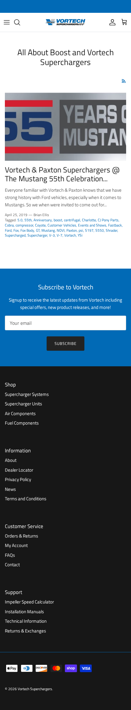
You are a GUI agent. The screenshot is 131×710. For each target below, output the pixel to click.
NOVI (61, 230)
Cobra (9, 225)
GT (38, 230)
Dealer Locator (19, 469)
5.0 (20, 220)
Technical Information (26, 621)
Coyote (40, 225)
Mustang (48, 230)
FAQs (10, 555)
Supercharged (15, 235)
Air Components (20, 413)
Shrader (111, 230)
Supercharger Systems (27, 394)
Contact (12, 564)
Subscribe (65, 343)
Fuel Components (22, 422)
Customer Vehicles (62, 225)
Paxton (71, 230)
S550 (99, 230)
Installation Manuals (24, 611)
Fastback (115, 225)
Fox (16, 230)
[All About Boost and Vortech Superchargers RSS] (124, 81)
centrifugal (72, 220)
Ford (8, 230)
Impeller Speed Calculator (29, 601)
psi (81, 230)
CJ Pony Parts (108, 220)
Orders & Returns (21, 535)
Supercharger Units (23, 403)
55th (28, 220)
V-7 (59, 235)
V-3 (52, 235)
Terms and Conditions (25, 498)
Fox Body (27, 230)
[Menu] (6, 22)
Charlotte (89, 220)
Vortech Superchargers (35, 689)
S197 (89, 230)
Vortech (70, 235)
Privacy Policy (18, 479)
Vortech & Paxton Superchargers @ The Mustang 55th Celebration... (62, 174)
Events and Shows (92, 225)
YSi (80, 235)
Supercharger (37, 235)
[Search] (20, 22)
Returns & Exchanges (25, 630)
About (10, 460)
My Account (16, 545)
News (10, 489)
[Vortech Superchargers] (65, 22)
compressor (24, 225)
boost (58, 220)
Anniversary (43, 220)
